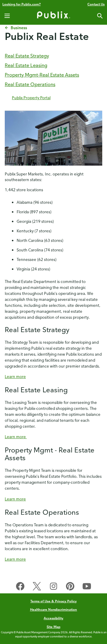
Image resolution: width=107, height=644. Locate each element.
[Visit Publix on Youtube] (87, 587)
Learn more (15, 376)
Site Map (53, 626)
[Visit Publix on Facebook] (20, 587)
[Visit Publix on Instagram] (53, 587)
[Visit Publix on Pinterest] (70, 587)
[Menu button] (7, 16)
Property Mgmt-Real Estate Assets (42, 75)
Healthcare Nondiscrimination (53, 609)
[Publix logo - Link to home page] (53, 15)
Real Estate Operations (30, 84)
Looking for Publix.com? (21, 4)
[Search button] (100, 16)
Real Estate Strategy (27, 56)
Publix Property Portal (31, 97)
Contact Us (96, 4)
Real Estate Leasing (26, 65)
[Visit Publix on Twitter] (37, 587)
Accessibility (53, 618)
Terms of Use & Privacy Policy (53, 601)
